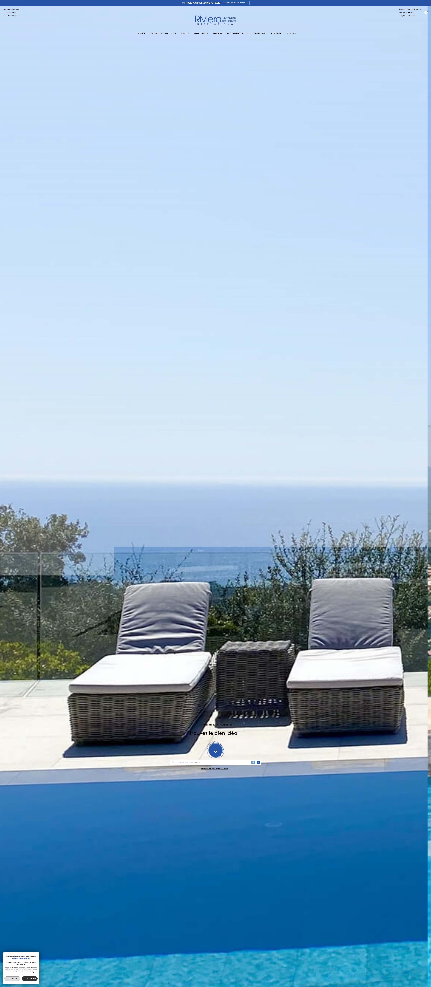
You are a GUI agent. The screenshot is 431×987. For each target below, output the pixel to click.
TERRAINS (217, 33)
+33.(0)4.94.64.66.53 (10, 12)
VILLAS (184, 33)
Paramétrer (12, 979)
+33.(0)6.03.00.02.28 (10, 15)
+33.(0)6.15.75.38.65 (407, 15)
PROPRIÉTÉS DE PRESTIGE (162, 33)
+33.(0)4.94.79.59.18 (407, 12)
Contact (291, 33)
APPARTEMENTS (201, 33)
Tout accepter (30, 979)
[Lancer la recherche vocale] (215, 750)
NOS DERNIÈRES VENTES (237, 33)
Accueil (141, 33)
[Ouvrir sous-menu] (175, 33)
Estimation (259, 33)
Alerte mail (276, 33)
